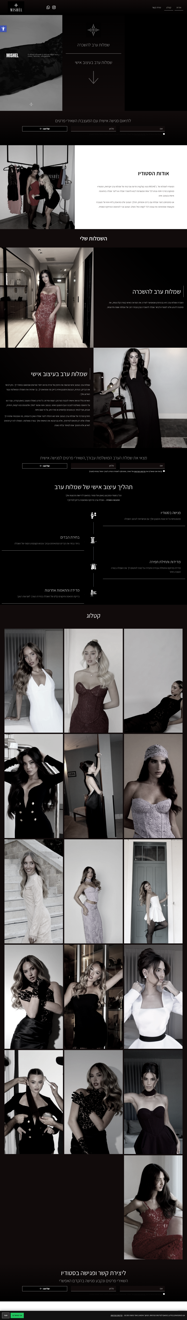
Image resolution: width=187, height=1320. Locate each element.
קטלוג (168, 7)
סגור (6, 1315)
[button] (3, 28)
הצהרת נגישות (130, 1306)
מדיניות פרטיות (57, 1306)
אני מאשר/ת (17, 1315)
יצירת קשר (156, 7)
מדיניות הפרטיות (140, 134)
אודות (178, 7)
